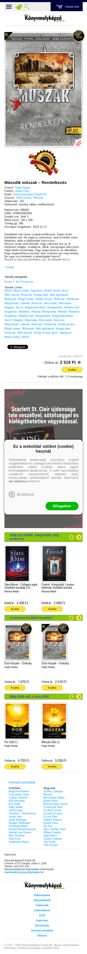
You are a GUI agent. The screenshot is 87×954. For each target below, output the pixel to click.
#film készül (11, 294)
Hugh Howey (22, 187)
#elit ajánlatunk (59, 294)
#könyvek (10, 299)
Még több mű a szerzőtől (29, 696)
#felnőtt (36, 311)
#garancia (37, 290)
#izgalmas (10, 311)
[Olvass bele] (75, 139)
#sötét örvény (44, 299)
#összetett (50, 303)
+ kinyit (9, 267)
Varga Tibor (22, 191)
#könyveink (49, 311)
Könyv (8, 281)
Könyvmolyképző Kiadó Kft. (30, 194)
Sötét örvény (23, 197)
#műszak (26, 294)
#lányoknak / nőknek (17, 303)
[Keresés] (27, 7)
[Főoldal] (19, 7)
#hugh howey (26, 299)
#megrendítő (55, 307)
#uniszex (36, 303)
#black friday (21, 290)
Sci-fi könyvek (24, 281)
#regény (9, 307)
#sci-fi (19, 307)
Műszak (38, 197)
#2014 (8, 290)
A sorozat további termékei (31, 617)
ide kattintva (18, 481)
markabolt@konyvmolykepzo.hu (23, 872)
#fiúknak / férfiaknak (66, 299)
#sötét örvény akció (56, 290)
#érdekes (24, 311)
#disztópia (65, 303)
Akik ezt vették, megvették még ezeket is (34, 537)
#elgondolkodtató (35, 307)
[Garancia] (43, 162)
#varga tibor (41, 294)
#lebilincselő (71, 307)
